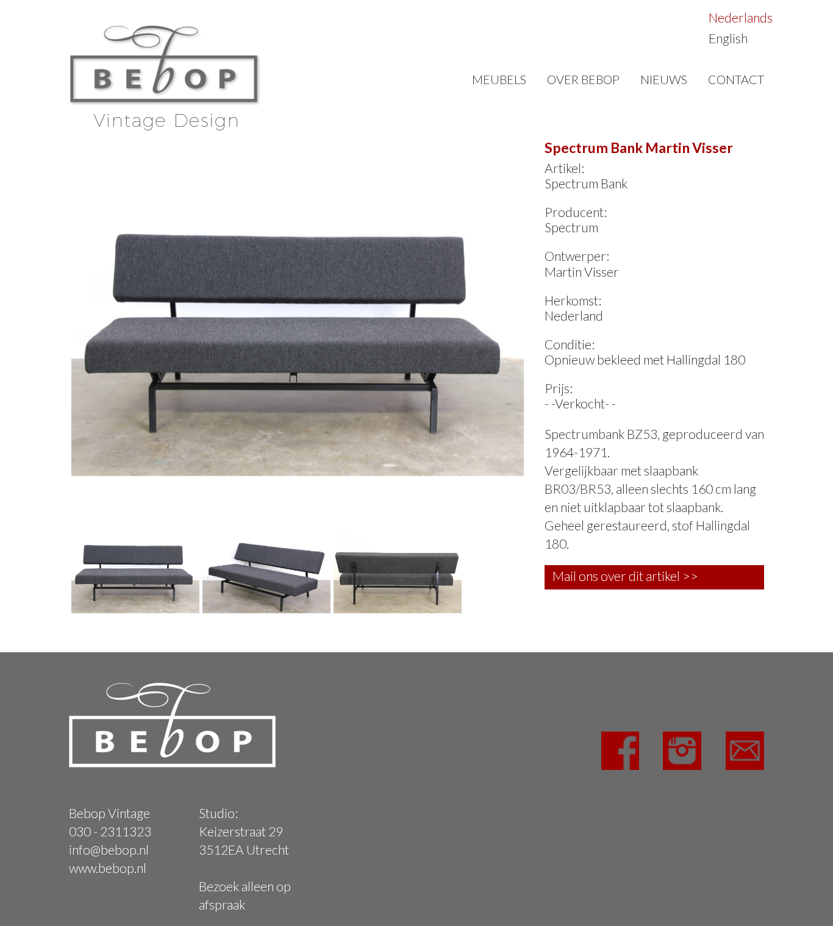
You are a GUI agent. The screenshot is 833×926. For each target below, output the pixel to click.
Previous (53, 306)
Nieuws (663, 79)
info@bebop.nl (109, 849)
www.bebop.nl (107, 867)
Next (542, 306)
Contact (736, 79)
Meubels (499, 79)
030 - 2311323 (110, 831)
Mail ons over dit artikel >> (625, 575)
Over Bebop (583, 79)
